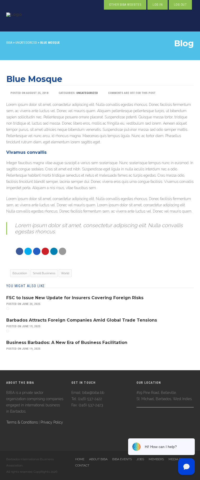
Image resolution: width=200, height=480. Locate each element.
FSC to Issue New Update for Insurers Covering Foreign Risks (74, 297)
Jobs (140, 459)
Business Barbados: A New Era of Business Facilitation (66, 342)
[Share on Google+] (36, 251)
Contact (82, 465)
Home (79, 459)
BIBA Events (122, 459)
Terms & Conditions (22, 422)
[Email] (54, 251)
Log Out (180, 5)
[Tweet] (28, 251)
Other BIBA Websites (125, 5)
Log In (157, 5)
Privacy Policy (52, 422)
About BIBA (98, 459)
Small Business (44, 273)
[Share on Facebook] (19, 251)
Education (19, 273)
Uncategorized (87, 93)
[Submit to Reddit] (45, 251)
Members (156, 459)
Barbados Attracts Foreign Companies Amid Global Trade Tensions (81, 320)
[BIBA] (14, 20)
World (65, 273)
